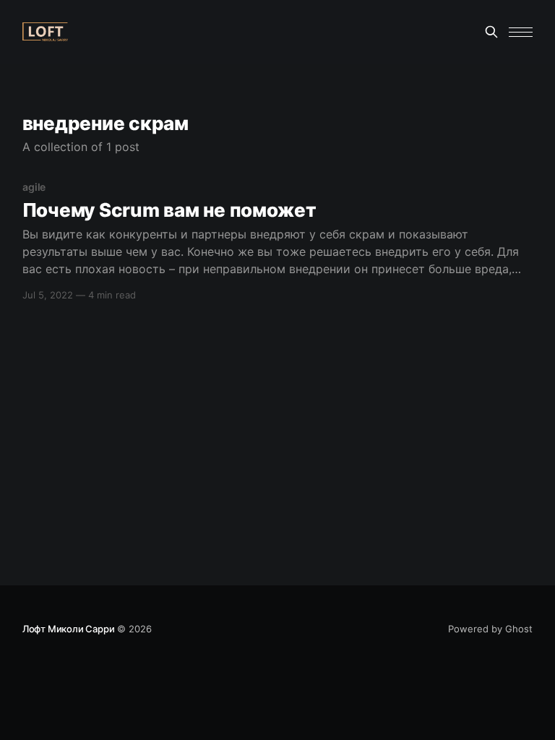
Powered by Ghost (490, 628)
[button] (521, 32)
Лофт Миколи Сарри (68, 628)
